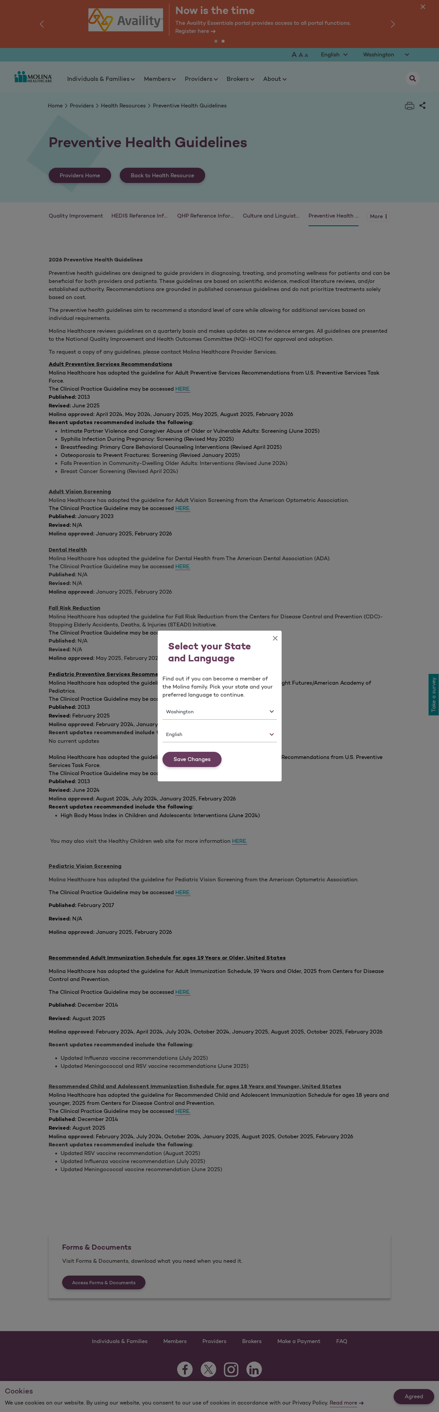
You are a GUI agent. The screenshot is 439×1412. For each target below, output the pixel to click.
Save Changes (192, 759)
